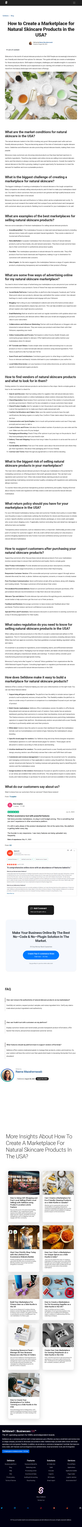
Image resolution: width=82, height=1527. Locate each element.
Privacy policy (10, 1477)
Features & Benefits (31, 1464)
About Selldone (41, 1497)
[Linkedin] (15, 1508)
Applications (71, 1467)
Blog (12, 16)
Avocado (51, 1470)
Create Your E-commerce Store (41, 955)
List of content (12, 50)
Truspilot (12, 797)
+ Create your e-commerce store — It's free (15, 1451)
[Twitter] (1, 1508)
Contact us (41, 1500)
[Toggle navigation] (74, 3)
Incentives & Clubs (30, 1474)
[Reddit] (67, 1508)
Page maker (71, 1474)
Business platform (10, 1464)
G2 (10, 845)
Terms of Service (10, 1480)
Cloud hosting (31, 1480)
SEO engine (51, 1477)
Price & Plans (71, 1464)
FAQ (10, 1474)
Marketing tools (31, 1467)
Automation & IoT (71, 1480)
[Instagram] (41, 1508)
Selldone (5, 16)
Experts (51, 1474)
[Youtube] (54, 1508)
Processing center (30, 1470)
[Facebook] (28, 1508)
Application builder (71, 1470)
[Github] (80, 1508)
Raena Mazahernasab (46, 42)
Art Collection (51, 1464)
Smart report (51, 1480)
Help (10, 1470)
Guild (51, 1467)
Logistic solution (71, 1477)
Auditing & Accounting (31, 1477)
